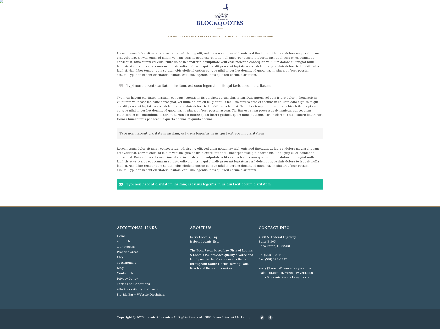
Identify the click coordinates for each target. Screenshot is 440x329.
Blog (120, 268)
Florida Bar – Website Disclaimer (141, 294)
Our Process (126, 246)
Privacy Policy (127, 278)
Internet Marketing (236, 317)
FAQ (120, 257)
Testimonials (126, 262)
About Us (123, 241)
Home (121, 236)
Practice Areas (127, 252)
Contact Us (125, 273)
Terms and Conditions (133, 284)
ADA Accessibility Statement (138, 289)
